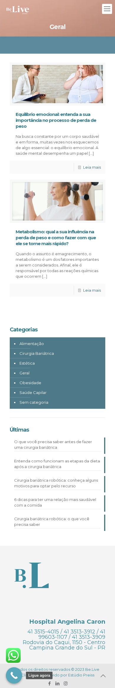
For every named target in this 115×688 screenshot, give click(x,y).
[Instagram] (66, 683)
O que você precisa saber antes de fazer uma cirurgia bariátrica (53, 444)
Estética (27, 363)
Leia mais (92, 167)
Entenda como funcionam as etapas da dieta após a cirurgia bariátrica (57, 464)
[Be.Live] (17, 8)
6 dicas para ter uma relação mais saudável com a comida (55, 502)
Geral (24, 373)
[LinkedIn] (58, 683)
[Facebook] (50, 683)
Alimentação (31, 343)
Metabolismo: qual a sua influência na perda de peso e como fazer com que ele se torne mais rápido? (56, 237)
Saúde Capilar (33, 392)
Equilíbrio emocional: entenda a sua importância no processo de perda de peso (56, 120)
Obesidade (30, 382)
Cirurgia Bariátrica (36, 353)
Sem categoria (33, 402)
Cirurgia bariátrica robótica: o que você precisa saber (51, 521)
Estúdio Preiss (81, 675)
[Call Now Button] (14, 675)
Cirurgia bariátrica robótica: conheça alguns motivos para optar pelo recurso (56, 483)
